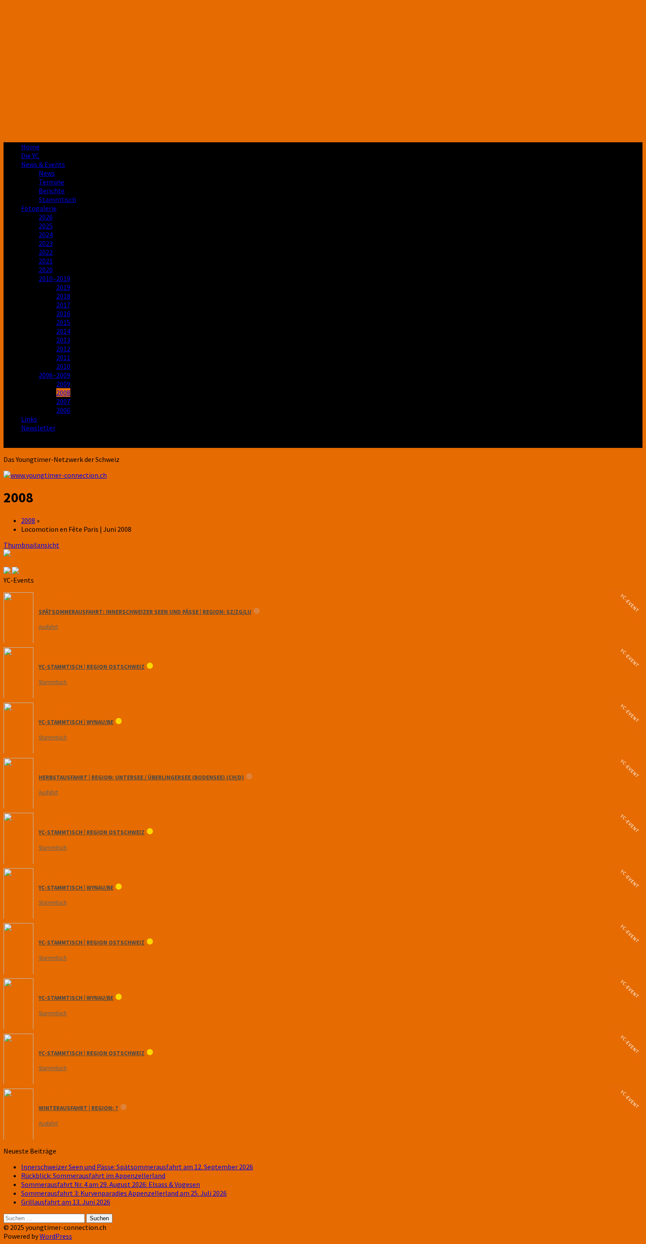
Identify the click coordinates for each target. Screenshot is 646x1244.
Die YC (30, 155)
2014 (63, 331)
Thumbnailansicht (31, 545)
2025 (46, 225)
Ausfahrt (48, 627)
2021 (46, 260)
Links (29, 419)
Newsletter (38, 427)
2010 (63, 366)
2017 (63, 304)
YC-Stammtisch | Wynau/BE (76, 722)
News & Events (43, 164)
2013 (63, 339)
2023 (46, 243)
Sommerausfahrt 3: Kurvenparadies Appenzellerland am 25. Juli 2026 (124, 1193)
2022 (46, 252)
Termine (51, 181)
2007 (63, 401)
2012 (63, 348)
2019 (63, 287)
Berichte (52, 190)
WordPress (56, 1236)
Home (30, 146)
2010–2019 (54, 278)
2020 (46, 269)
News (47, 173)
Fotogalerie (39, 208)
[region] (323, 69)
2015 (63, 322)
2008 (63, 392)
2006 (63, 410)
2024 (46, 234)
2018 (63, 296)
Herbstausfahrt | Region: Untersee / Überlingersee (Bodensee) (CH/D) (141, 777)
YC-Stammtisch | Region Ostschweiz (92, 667)
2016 (63, 313)
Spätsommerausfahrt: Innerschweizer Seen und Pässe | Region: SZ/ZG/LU (145, 612)
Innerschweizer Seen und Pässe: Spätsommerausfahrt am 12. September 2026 (137, 1166)
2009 (63, 383)
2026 (46, 217)
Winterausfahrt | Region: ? (78, 1108)
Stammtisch (57, 199)
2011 (63, 357)
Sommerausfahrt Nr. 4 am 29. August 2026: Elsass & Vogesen (110, 1184)
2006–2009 (54, 375)
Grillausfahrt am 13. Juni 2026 (65, 1201)
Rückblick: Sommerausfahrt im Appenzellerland (93, 1175)
